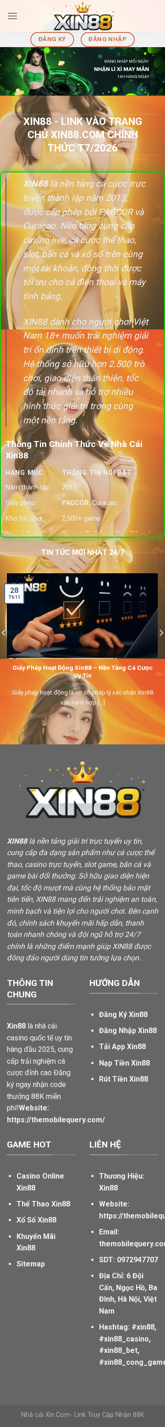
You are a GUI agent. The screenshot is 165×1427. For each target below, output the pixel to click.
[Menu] (12, 16)
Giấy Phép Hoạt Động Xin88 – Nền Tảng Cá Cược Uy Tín (82, 671)
